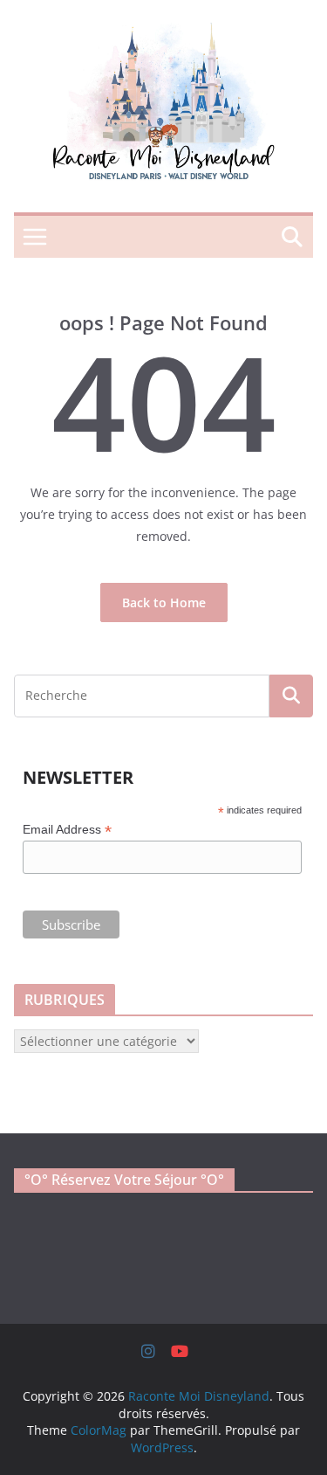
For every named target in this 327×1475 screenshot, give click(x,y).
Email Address (67, 829)
